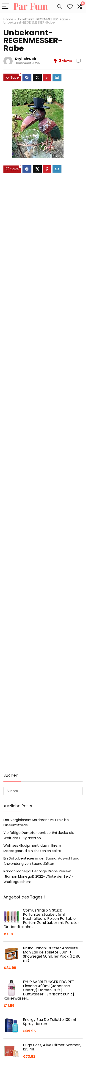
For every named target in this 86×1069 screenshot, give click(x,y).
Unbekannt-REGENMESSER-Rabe (42, 19)
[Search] (59, 6)
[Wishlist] (70, 6)
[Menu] (5, 6)
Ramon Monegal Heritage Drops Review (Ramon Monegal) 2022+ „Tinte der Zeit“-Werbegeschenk (38, 876)
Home (8, 19)
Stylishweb (25, 58)
